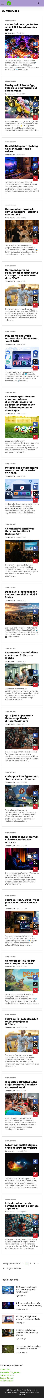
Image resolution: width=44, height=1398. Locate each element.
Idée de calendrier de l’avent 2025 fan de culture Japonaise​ (22, 1205)
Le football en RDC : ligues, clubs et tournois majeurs (21, 1146)
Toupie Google (6, 1378)
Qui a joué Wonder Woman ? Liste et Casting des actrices (21, 839)
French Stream (6, 1381)
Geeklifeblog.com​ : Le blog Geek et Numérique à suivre (21, 148)
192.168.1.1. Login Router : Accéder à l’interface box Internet (27, 1332)
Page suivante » (14, 1268)
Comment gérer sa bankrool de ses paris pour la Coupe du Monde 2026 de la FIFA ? (21, 274)
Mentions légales (11, 1392)
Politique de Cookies (26, 1392)
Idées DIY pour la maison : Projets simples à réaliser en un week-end (21, 1084)
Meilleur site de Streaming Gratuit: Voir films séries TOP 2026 (21, 470)
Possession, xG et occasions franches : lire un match (28, 1347)
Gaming (19, 1323)
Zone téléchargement (10, 1372)
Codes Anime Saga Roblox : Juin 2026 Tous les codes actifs (21, 27)
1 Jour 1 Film (5, 1369)
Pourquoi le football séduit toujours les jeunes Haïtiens (21, 1021)
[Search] (38, 3)
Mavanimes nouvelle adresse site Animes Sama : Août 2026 (21, 338)
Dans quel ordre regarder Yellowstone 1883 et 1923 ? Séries (21, 594)
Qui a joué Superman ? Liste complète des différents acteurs (19, 718)
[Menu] (3, 3)
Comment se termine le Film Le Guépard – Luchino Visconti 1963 (21, 211)
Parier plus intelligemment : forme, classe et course (21, 778)
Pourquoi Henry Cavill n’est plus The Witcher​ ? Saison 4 (22, 902)
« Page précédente (12, 1263)
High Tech (19, 1296)
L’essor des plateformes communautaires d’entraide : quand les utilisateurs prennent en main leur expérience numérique (20, 403)
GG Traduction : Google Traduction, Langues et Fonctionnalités (26, 1289)
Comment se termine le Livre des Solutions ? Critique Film (19, 531)
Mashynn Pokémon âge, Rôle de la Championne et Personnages (21, 88)
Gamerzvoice (9, 33)
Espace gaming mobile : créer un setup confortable (28, 1317)
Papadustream (7, 1375)
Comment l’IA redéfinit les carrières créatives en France (21, 655)
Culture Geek (10, 20)
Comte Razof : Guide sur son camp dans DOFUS (20, 962)
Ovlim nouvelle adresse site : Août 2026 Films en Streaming (29, 1304)
